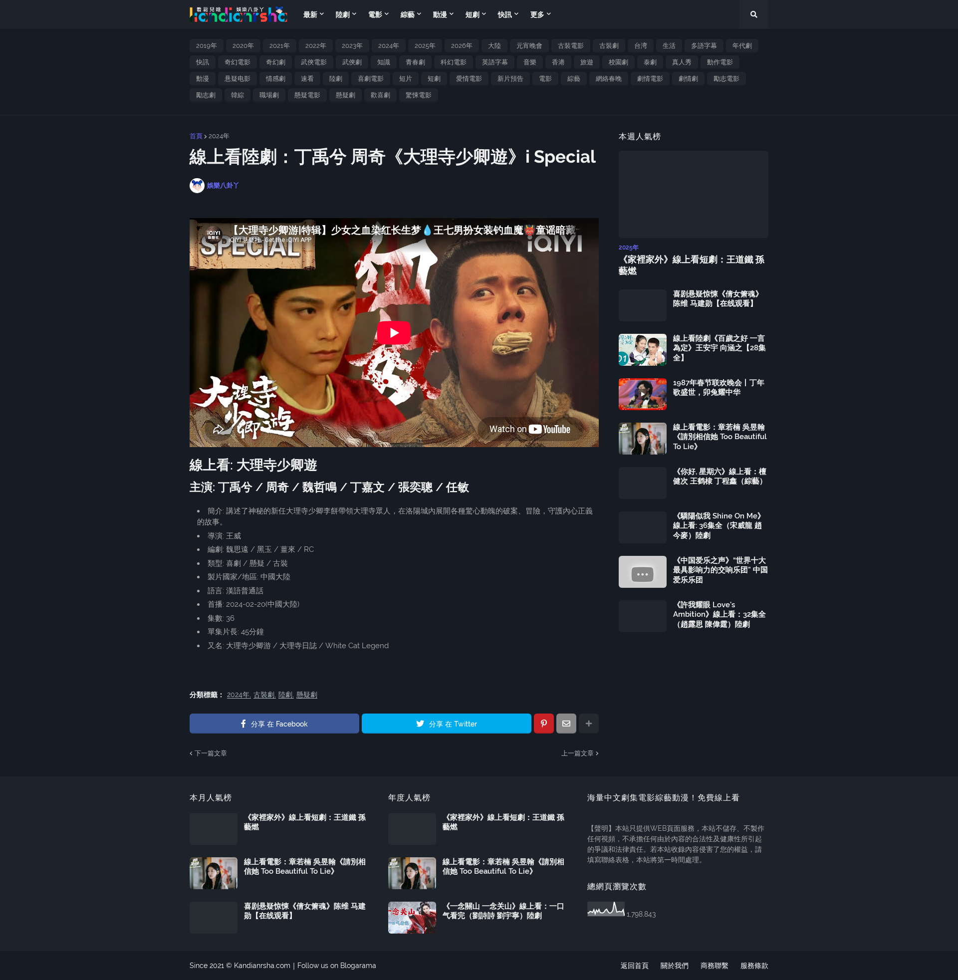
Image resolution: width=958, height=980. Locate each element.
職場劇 (269, 95)
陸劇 (335, 78)
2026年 (462, 45)
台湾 (640, 45)
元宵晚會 (529, 45)
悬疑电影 (237, 78)
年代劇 (742, 45)
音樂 (529, 62)
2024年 (388, 45)
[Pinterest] (544, 724)
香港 (558, 62)
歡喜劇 (380, 95)
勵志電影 (726, 78)
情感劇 (275, 78)
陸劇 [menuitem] (343, 14)
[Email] (566, 724)
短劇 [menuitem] (472, 14)
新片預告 (510, 78)
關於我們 (675, 966)
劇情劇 (688, 78)
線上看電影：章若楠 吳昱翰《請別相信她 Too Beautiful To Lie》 (720, 437)
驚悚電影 (419, 95)
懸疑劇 (345, 95)
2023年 (352, 45)
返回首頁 (635, 966)
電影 (545, 78)
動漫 (202, 78)
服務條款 (754, 966)
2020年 (243, 45)
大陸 (494, 45)
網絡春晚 (609, 78)
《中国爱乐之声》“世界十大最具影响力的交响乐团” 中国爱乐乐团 (720, 570)
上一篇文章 (577, 753)
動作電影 (720, 62)
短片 (405, 78)
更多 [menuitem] (537, 14)
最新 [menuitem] (310, 14)
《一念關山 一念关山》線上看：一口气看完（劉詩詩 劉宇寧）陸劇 (503, 911)
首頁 (196, 136)
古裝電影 (571, 45)
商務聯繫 (714, 966)
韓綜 (237, 95)
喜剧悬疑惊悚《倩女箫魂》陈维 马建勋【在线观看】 (718, 298)
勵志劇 (206, 95)
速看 (307, 78)
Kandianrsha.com (262, 966)
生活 (669, 45)
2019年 (206, 45)
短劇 (434, 78)
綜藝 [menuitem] (408, 14)
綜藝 (573, 78)
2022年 (315, 45)
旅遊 (586, 62)
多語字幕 (704, 45)
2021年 (279, 45)
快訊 (202, 62)
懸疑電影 (307, 95)
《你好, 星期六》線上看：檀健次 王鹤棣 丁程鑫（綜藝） (720, 476)
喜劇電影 (371, 78)
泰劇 (650, 62)
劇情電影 (650, 78)
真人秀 (682, 62)
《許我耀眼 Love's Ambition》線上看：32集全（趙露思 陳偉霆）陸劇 (719, 614)
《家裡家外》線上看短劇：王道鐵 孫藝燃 (691, 265)
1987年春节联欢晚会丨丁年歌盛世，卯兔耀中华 (718, 387)
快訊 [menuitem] (505, 14)
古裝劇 (609, 45)
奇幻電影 (237, 62)
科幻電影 (454, 62)
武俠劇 (352, 62)
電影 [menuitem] (375, 14)
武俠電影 (314, 62)
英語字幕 (495, 62)
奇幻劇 (275, 62)
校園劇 (618, 62)
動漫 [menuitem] (440, 14)
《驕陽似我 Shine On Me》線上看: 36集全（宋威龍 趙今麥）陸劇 (719, 525)
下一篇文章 (211, 753)
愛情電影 (469, 78)
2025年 (425, 45)
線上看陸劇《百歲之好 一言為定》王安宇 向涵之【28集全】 (719, 348)
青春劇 (415, 62)
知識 (383, 62)
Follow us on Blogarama (336, 966)
